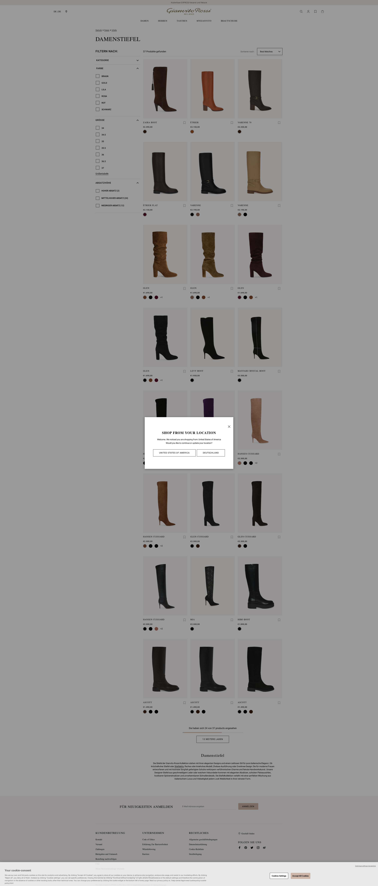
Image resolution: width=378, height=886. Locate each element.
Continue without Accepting (365, 866)
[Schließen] (229, 426)
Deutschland (211, 453)
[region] (189, 874)
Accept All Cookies (300, 876)
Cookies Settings (279, 876)
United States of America (174, 453)
